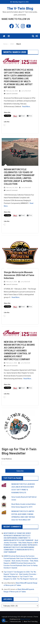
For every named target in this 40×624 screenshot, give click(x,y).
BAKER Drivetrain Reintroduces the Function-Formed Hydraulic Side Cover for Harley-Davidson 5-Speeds (21, 565)
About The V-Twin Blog (30, 621)
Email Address (7, 459)
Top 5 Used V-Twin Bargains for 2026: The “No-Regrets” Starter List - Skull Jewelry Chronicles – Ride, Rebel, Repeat (20, 574)
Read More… (26, 106)
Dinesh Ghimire (25, 619)
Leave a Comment (12, 93)
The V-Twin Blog (20, 8)
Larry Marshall (26, 91)
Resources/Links (15, 621)
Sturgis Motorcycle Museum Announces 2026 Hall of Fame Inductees (19, 275)
